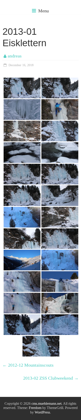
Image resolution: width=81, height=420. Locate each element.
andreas (15, 55)
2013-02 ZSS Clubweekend (51, 378)
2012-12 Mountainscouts (28, 365)
